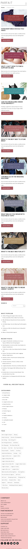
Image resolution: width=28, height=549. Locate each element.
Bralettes (16, 442)
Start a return (5, 528)
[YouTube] (14, 543)
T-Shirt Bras (5, 485)
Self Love (4, 477)
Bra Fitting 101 (12, 439)
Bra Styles (4, 448)
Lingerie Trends (15, 466)
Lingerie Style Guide (21, 463)
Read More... (7, 40)
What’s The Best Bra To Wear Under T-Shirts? (13, 288)
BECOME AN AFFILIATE (6, 515)
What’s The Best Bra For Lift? (13, 251)
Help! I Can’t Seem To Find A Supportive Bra (12, 67)
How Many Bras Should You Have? (12, 29)
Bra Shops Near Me (14, 445)
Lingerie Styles (5, 466)
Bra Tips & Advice (18, 448)
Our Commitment (6, 502)
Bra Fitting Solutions (7, 442)
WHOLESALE (4, 517)
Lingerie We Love (6, 469)
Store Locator (5, 508)
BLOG (2, 506)
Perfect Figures (7, 411)
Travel (4, 424)
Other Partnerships (6, 521)
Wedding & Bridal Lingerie (15, 485)
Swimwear (16, 482)
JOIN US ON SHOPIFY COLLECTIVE (9, 519)
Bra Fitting (5, 397)
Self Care (18, 474)
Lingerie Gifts (16, 455)
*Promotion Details (6, 537)
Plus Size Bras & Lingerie (8, 474)
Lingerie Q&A (6, 395)
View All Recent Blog (14, 384)
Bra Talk (5, 399)
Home (3, 7)
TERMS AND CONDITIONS (7, 534)
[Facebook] (8, 543)
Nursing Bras (21, 471)
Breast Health (5, 450)
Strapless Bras (12, 479)
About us (3, 500)
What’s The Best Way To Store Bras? (13, 140)
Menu (26, 4)
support (4, 482)
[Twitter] (11, 543)
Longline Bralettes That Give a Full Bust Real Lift (14, 365)
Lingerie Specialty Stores (8, 461)
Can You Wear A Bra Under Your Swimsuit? (12, 102)
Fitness (5, 417)
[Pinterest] (17, 543)
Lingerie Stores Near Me (8, 463)
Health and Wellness (7, 453)
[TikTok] (5, 543)
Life (4, 422)
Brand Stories (6, 392)
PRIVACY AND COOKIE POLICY (8, 535)
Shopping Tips (21, 477)
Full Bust (18, 450)
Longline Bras (15, 469)
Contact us (4, 526)
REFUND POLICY (5, 530)
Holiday (15, 453)
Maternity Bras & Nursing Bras (9, 471)
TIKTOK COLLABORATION (7, 513)
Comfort (12, 450)
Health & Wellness (7, 415)
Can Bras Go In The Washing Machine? (12, 177)
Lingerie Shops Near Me (7, 458)
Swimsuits (10, 482)
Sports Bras (4, 479)
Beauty (5, 408)
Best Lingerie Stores (8, 406)
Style (4, 413)
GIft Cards (4, 504)
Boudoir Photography (16, 437)
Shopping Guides (12, 477)
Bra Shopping (5, 445)
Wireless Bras (5, 487)
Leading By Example (8, 420)
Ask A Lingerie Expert (7, 434)
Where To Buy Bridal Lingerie (10, 332)
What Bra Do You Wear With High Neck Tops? (13, 215)
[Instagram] (2, 543)
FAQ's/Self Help (5, 532)
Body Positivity (7, 404)
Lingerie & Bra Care (8, 401)
